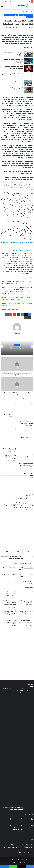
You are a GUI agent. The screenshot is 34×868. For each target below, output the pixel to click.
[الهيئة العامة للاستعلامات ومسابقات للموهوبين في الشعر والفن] (28, 68)
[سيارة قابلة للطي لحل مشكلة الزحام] (28, 83)
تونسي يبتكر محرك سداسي (26, 438)
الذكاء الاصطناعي (13, 844)
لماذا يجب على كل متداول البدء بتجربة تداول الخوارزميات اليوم (12, 60)
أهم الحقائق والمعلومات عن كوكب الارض (23, 582)
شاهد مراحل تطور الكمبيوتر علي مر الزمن (23, 564)
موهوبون (29, 27)
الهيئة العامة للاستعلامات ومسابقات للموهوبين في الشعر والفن (14, 67)
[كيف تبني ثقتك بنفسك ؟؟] (8, 408)
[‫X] (26, 314)
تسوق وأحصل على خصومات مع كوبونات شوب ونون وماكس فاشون (13, 808)
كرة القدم (30, 850)
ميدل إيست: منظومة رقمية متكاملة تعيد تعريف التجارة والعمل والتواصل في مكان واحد (9, 603)
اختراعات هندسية (13, 15)
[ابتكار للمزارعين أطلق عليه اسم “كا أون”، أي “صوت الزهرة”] (6, 830)
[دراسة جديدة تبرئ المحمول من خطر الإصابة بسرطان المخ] (25, 411)
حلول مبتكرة (29, 17)
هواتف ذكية (30, 852)
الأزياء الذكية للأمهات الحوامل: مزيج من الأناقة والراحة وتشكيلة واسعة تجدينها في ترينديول (9, 623)
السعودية (6, 844)
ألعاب (31, 844)
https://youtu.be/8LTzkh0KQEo (9, 309)
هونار (20, 852)
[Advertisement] (17, 529)
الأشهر (27, 551)
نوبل (10, 850)
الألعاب (26, 844)
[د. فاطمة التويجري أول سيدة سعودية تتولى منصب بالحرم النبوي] (25, 458)
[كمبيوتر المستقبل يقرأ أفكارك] (28, 90)
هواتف (6, 850)
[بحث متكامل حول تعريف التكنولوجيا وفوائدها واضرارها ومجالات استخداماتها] (28, 559)
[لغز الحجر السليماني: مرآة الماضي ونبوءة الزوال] (25, 595)
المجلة (6, 15)
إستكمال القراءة (29, 509)
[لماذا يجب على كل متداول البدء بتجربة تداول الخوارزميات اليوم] (28, 61)
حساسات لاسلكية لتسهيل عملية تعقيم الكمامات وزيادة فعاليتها (9, 456)
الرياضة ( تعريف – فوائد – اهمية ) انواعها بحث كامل (13, 569)
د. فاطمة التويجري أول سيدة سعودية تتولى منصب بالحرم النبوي (26, 465)
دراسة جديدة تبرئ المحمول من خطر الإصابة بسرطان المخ (25, 422)
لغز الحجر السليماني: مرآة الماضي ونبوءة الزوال (27, 602)
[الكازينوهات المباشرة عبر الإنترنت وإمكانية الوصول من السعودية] (25, 614)
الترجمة (21, 844)
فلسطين (4, 847)
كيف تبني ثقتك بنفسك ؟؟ (10, 415)
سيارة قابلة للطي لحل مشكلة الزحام (14, 81)
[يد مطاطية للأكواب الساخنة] (6, 821)
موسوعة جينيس (16, 850)
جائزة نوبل (21, 847)
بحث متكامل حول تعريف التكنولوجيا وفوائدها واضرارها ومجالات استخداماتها (12, 557)
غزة (9, 847)
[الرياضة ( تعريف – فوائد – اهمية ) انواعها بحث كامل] (28, 570)
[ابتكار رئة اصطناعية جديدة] (28, 821)
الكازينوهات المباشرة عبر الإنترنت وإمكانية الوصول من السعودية (26, 622)
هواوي (24, 852)
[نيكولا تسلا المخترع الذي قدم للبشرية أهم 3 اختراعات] (28, 577)
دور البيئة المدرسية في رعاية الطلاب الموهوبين (9, 449)
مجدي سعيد (23, 850)
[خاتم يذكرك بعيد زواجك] (17, 828)
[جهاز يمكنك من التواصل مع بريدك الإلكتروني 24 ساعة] (28, 76)
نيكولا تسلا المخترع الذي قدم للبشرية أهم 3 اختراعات (12, 576)
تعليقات (7, 551)
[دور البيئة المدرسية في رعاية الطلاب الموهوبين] (8, 437)
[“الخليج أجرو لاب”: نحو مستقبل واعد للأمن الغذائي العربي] (28, 54)
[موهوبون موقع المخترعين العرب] (23, 6)
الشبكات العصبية (28, 847)
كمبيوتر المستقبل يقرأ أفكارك (16, 88)
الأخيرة (17, 551)
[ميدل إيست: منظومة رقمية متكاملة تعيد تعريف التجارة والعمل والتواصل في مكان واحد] (8, 595)
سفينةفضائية (14, 847)
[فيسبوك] (29, 314)
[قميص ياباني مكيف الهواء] (28, 829)
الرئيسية (30, 11)
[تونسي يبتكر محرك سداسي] (25, 432)
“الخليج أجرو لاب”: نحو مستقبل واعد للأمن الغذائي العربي (13, 53)
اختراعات (25, 11)
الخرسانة (25, 99)
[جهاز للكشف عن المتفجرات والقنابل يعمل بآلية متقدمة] (17, 821)
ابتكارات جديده (22, 15)
